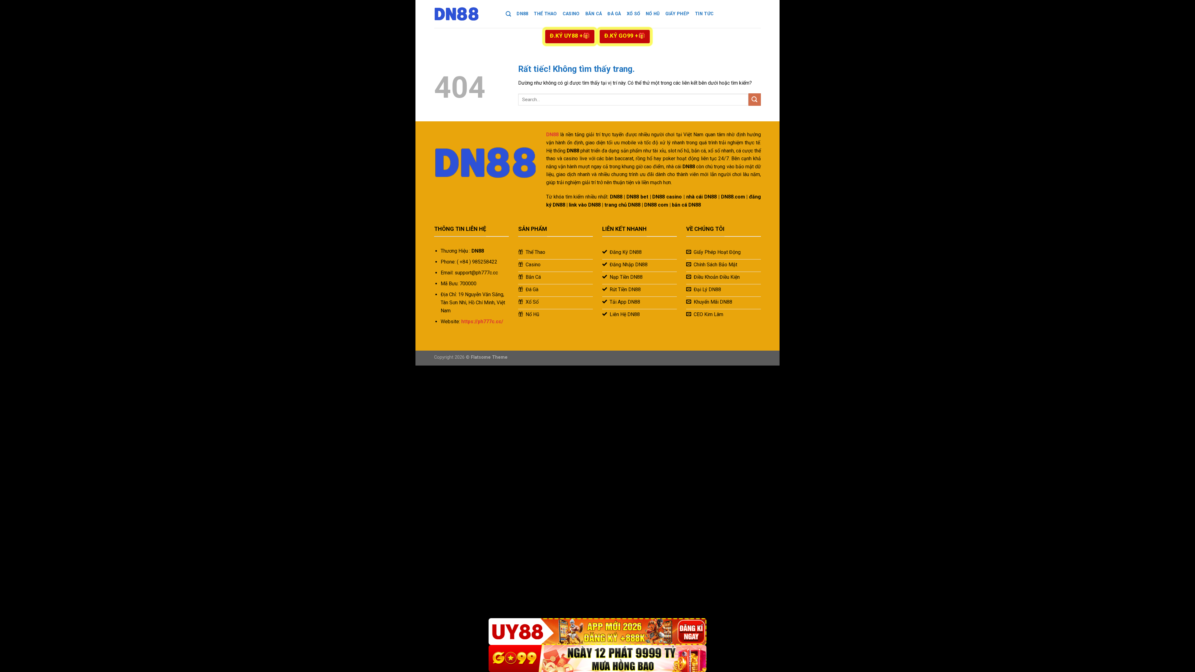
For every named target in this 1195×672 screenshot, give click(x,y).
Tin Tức (704, 13)
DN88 (522, 13)
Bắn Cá (593, 13)
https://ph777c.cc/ (482, 321)
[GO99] (597, 658)
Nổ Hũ (652, 13)
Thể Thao (545, 13)
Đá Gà (614, 13)
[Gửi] (754, 99)
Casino (571, 13)
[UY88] (597, 631)
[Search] (508, 14)
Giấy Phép (677, 13)
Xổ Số (633, 13)
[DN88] (465, 14)
